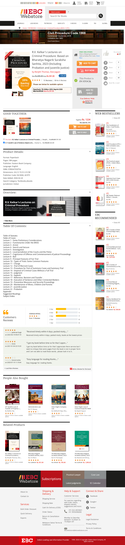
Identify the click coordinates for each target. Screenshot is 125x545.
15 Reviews (47, 80)
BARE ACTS (61, 23)
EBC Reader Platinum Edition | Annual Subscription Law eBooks (113, 196)
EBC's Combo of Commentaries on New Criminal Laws (113, 265)
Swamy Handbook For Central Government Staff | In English (113, 300)
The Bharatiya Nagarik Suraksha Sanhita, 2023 (59, 454)
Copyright (84, 540)
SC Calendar (95, 483)
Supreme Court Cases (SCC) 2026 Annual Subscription (113, 179)
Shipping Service (48, 499)
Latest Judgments (73, 483)
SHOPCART (102, 3)
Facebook (93, 496)
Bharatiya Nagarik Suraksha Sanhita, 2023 (35, 454)
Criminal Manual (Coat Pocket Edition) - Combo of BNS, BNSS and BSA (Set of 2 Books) (114, 247)
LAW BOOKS (34, 23)
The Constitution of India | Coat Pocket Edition (112, 126)
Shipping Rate (47, 503)
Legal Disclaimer (92, 519)
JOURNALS (20, 23)
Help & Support (72, 491)
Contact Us (25, 496)
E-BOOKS (73, 23)
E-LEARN (85, 23)
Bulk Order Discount (28, 509)
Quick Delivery (26, 514)
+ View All (116, 118)
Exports (23, 518)
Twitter (93, 507)
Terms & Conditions (93, 528)
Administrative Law (34, 407)
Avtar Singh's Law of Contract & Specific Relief (83, 407)
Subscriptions (51, 479)
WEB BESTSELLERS (107, 113)
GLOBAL (104, 23)
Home (25, 28)
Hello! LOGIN (79, 3)
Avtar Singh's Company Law (59, 407)
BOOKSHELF (91, 3)
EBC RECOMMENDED (106, 216)
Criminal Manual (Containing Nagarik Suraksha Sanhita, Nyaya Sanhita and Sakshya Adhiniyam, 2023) (114, 282)
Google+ (93, 502)
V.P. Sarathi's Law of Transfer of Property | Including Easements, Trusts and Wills (12, 407)
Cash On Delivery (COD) (51, 508)
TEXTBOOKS (48, 23)
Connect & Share (94, 491)
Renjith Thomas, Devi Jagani (47, 72)
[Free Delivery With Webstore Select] (87, 103)
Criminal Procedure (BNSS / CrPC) (58, 28)
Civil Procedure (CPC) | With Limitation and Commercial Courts (113, 145)
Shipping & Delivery (48, 492)
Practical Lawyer (73, 475)
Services (25, 504)
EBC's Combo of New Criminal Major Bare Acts (113, 230)
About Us (24, 492)
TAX (95, 23)
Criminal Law (41, 28)
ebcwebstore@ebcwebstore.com (76, 530)
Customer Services (71, 496)
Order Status (47, 512)
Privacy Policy (91, 524)
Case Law (95, 475)
